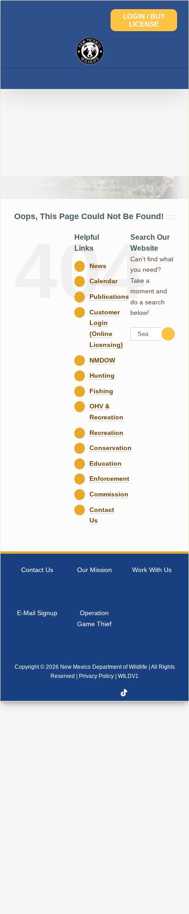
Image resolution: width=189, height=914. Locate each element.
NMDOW (102, 360)
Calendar (103, 281)
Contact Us (37, 569)
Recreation (106, 432)
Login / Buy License (144, 20)
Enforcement (109, 478)
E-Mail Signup (37, 613)
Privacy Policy (96, 676)
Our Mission (94, 569)
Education (105, 463)
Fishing (101, 391)
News (97, 266)
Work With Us (152, 569)
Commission (108, 494)
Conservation (110, 447)
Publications (109, 296)
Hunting (102, 375)
